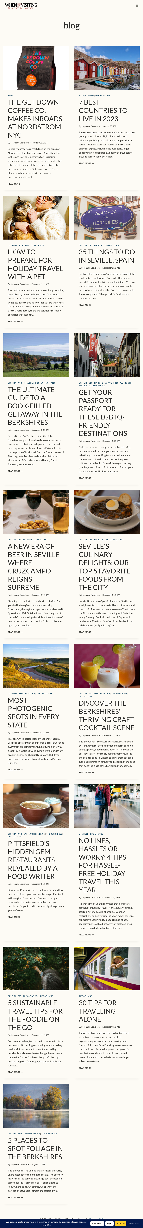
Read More (15, 184)
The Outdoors (44, 694)
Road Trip (24, 245)
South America (97, 386)
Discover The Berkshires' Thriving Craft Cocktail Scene (106, 715)
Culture (89, 96)
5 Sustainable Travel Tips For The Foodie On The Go (35, 1015)
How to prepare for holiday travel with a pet (35, 264)
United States (48, 383)
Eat (106, 540)
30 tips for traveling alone (98, 1011)
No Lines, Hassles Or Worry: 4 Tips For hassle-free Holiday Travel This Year (102, 865)
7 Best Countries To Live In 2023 (103, 110)
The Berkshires (31, 383)
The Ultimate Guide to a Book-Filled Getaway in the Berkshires (35, 405)
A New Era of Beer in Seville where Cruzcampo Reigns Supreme (33, 566)
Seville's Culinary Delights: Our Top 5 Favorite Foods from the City (105, 566)
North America (27, 694)
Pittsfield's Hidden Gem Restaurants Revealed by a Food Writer (33, 859)
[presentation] (36, 68)
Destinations (102, 96)
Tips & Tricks (37, 245)
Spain (116, 245)
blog (81, 96)
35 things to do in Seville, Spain (107, 256)
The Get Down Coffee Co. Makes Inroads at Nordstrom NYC (35, 118)
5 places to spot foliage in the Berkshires (35, 1148)
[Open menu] (137, 5)
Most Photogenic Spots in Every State (33, 712)
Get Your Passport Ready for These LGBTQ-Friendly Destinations (103, 412)
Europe (108, 245)
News (10, 96)
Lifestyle (12, 245)
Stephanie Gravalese (19, 143)
